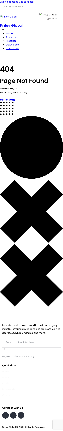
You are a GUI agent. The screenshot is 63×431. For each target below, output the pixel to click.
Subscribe (59, 344)
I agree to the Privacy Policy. (18, 356)
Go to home (7, 99)
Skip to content (9, 1)
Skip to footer (26, 1)
